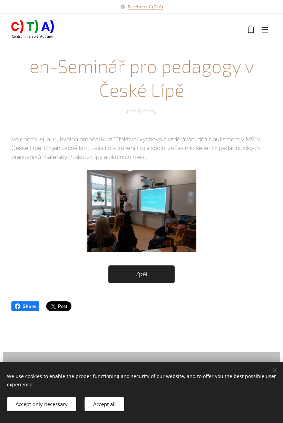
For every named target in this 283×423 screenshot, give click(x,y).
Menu (265, 29)
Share (29, 306)
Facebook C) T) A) (145, 6)
